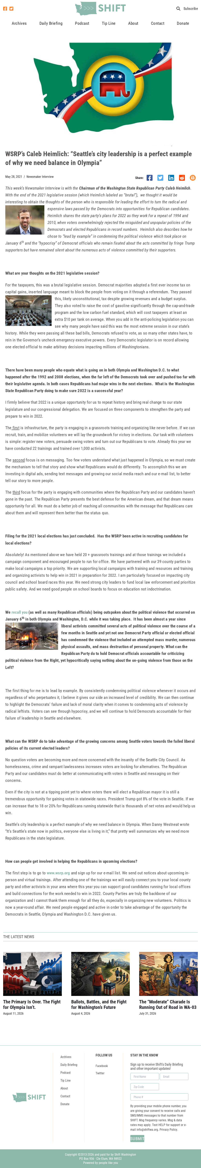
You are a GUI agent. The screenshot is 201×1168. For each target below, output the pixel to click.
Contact (157, 23)
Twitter (100, 1073)
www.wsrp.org (58, 873)
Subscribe (191, 8)
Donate (183, 23)
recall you (19, 612)
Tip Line (109, 23)
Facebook (102, 1066)
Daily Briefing (50, 23)
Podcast (82, 23)
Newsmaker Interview (40, 176)
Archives (19, 23)
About (133, 23)
